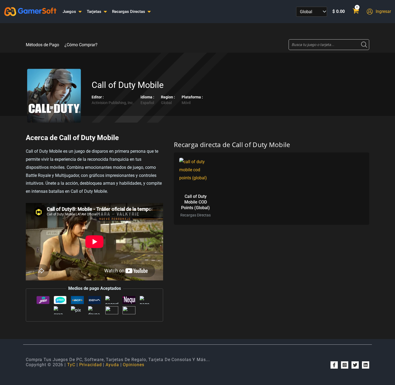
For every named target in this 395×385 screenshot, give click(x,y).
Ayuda (112, 364)
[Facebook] (334, 365)
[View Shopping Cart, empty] (355, 11)
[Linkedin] (365, 365)
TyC (71, 364)
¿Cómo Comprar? (81, 44)
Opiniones (133, 364)
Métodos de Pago (42, 44)
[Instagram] (344, 365)
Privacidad (90, 364)
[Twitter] (355, 365)
